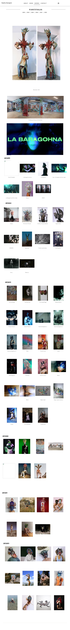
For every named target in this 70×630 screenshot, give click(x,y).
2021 (41, 12)
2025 (23, 12)
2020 (45, 12)
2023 (32, 12)
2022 (37, 12)
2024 (28, 12)
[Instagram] (58, 3)
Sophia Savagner (7, 3)
